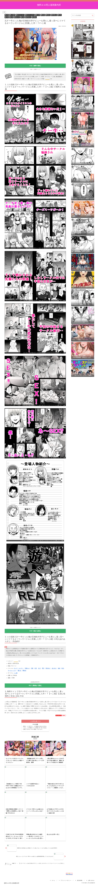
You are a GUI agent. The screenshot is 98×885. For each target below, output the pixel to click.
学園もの (55, 14)
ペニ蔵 (38, 14)
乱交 (44, 14)
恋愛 (12, 17)
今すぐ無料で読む (35, 65)
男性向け (29, 17)
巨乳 (7, 17)
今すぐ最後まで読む (35, 685)
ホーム (53, 880)
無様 (23, 17)
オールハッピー (21, 14)
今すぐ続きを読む (35, 631)
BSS (7, 14)
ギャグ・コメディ (30, 14)
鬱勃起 (35, 17)
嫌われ (48, 14)
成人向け (18, 17)
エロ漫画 (13, 14)
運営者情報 (79, 880)
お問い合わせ (91, 880)
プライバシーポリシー (66, 880)
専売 (60, 14)
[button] (92, 15)
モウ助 (36, 724)
